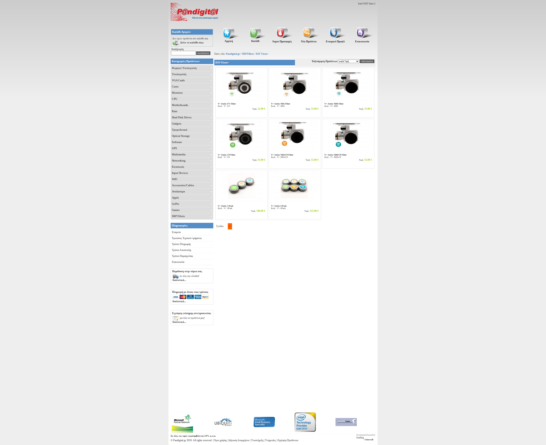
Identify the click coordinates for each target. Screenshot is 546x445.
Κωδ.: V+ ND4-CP (282, 156)
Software (177, 142)
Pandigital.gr (233, 53)
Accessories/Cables (183, 185)
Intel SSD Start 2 (366, 3)
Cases (175, 86)
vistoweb (368, 439)
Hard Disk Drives (182, 117)
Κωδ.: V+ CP (226, 156)
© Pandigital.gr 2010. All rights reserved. (191, 440)
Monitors (177, 92)
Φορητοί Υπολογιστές (184, 68)
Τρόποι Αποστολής (181, 250)
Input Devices (180, 173)
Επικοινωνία (178, 261)
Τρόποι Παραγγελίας (182, 256)
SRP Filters (248, 53)
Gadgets (176, 123)
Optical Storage (181, 135)
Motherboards (180, 105)
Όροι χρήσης (220, 440)
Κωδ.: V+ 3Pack (225, 207)
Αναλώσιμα (178, 191)
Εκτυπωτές (178, 166)
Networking (179, 160)
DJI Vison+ (262, 53)
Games (176, 210)
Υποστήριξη (257, 440)
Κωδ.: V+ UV (227, 105)
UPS (174, 148)
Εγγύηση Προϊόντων (288, 440)
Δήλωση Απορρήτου (238, 440)
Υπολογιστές (179, 74)
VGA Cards (178, 80)
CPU (174, 98)
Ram (174, 111)
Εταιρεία (176, 232)
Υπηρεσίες (270, 440)
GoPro (175, 203)
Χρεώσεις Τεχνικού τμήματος (187, 238)
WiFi (174, 179)
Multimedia (179, 154)
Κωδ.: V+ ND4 (280, 105)
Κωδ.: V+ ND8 (333, 105)
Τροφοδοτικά (179, 129)
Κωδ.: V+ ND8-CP (335, 156)
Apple (175, 197)
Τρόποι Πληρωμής (181, 244)
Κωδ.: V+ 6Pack (279, 207)
